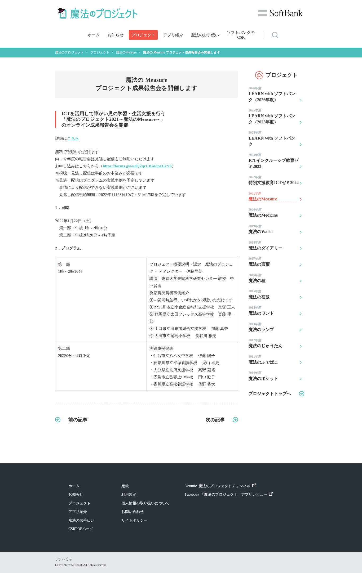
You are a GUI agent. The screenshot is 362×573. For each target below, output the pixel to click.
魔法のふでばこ (263, 359)
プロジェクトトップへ (270, 393)
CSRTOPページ (80, 529)
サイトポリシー (134, 520)
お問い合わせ (132, 512)
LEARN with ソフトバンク (272, 138)
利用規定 (128, 494)
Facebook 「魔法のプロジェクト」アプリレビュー (226, 494)
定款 (125, 486)
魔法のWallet (261, 229)
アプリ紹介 (173, 35)
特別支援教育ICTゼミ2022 (274, 180)
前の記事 (77, 419)
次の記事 (215, 419)
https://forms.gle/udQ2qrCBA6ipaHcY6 (137, 166)
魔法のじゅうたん (265, 343)
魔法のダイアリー (265, 245)
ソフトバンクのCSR (241, 34)
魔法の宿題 (259, 294)
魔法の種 (257, 278)
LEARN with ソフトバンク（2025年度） (272, 116)
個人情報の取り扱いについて (145, 503)
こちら (73, 138)
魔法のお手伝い (205, 35)
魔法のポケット (263, 375)
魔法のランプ (261, 327)
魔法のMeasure (263, 196)
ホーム (94, 35)
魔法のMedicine (263, 212)
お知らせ (115, 35)
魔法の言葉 (259, 261)
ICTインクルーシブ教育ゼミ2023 (274, 161)
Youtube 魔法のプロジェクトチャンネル (217, 486)
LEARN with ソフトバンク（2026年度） (272, 94)
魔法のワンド (261, 310)
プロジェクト (143, 35)
